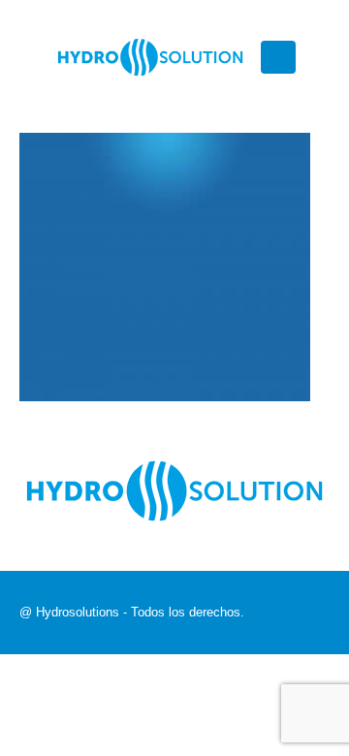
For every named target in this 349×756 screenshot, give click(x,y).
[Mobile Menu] (278, 57)
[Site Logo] (150, 58)
